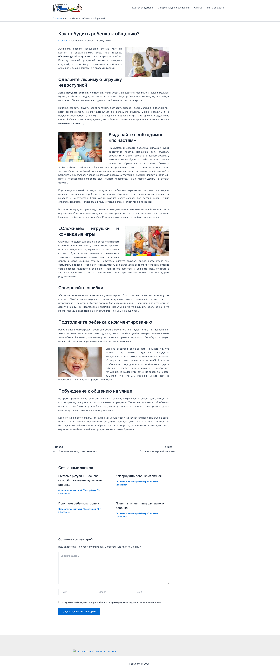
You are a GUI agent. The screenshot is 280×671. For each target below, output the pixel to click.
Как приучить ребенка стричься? (139, 476)
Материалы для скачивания (174, 7)
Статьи (198, 7)
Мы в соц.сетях (216, 7)
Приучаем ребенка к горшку (78, 503)
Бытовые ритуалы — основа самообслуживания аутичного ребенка (80, 480)
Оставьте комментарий (70, 490)
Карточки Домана (142, 7)
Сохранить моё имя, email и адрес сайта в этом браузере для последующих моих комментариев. (111, 602)
